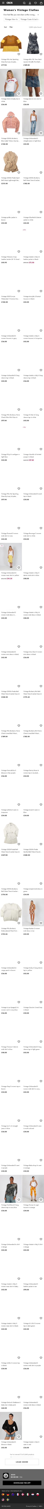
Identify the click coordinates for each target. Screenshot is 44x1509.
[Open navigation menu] (3, 3)
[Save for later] (18, 54)
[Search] (24, 3)
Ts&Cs (40, 1506)
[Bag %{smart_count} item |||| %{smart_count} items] (41, 3)
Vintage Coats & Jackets (30, 19)
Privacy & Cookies (31, 1506)
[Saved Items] (35, 3)
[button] (3, 1494)
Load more (22, 1462)
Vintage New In (11, 19)
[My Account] (30, 3)
